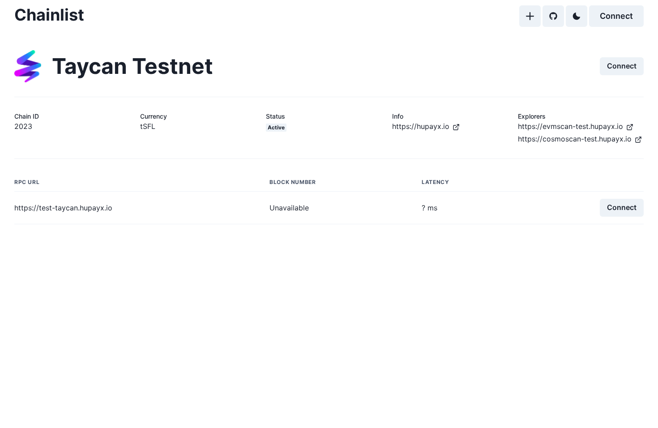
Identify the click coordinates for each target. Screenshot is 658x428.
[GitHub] (553, 16)
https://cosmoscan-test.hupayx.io (575, 138)
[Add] (530, 16)
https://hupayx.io (420, 126)
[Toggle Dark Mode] (576, 16)
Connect (616, 16)
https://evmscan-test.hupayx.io (570, 126)
